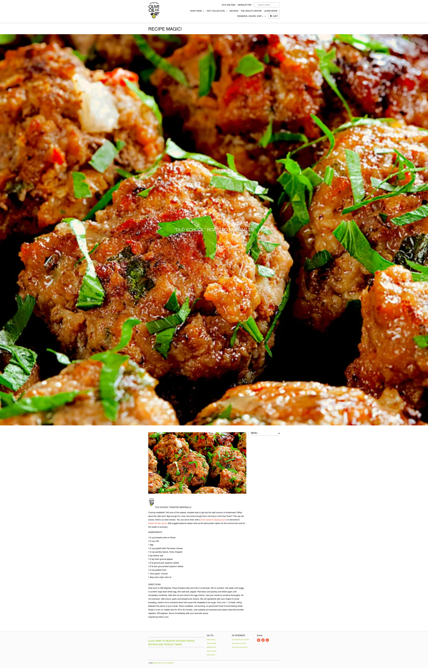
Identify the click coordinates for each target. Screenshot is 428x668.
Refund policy (211, 655)
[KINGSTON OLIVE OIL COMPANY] (158, 11)
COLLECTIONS (211, 643)
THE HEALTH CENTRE (251, 10)
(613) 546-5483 (228, 4)
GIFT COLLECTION (216, 10)
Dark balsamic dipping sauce (213, 519)
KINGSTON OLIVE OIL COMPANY (163, 663)
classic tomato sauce (157, 523)
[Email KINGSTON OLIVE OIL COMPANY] (267, 640)
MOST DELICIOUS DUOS (239, 647)
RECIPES (233, 10)
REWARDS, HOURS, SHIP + (250, 16)
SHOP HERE (196, 10)
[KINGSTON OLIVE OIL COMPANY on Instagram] (263, 640)
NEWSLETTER (244, 4)
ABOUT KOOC (211, 639)
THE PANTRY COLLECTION (240, 639)
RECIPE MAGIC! (165, 28)
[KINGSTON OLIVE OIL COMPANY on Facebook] (258, 640)
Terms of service (212, 651)
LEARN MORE (271, 10)
